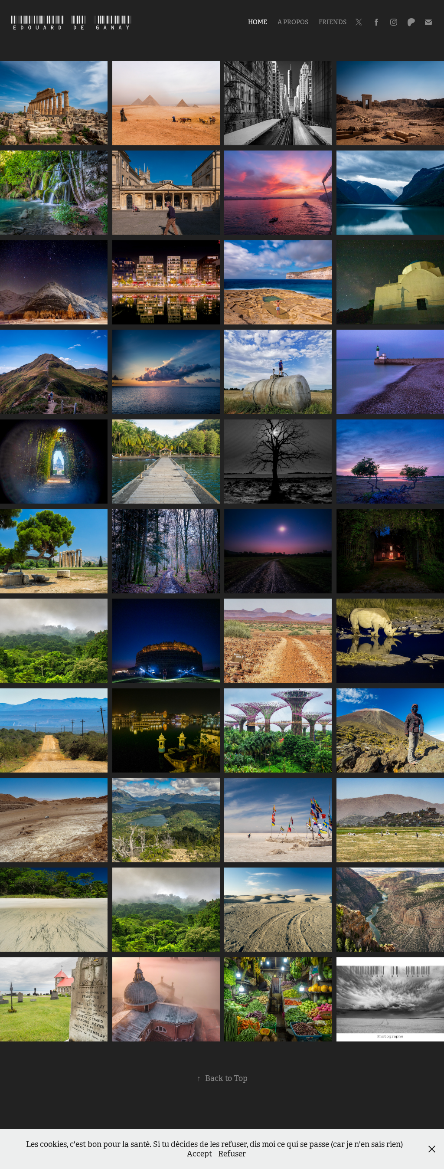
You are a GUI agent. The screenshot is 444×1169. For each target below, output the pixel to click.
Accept (199, 1154)
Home (257, 22)
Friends (332, 22)
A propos (293, 22)
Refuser (232, 1154)
